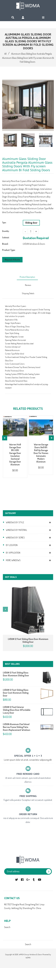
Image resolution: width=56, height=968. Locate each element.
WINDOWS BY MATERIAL (16, 530)
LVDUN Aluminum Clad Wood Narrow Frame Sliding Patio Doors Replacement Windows (16, 727)
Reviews (28, 285)
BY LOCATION (12, 545)
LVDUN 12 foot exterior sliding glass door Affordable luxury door (16, 710)
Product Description (27, 277)
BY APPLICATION (13, 552)
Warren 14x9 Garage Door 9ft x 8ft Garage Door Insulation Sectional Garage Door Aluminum (15, 454)
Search (7, 927)
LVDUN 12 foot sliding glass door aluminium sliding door (28, 640)
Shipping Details (28, 293)
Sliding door (31, 222)
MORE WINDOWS (13, 560)
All (5, 53)
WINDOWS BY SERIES (15, 537)
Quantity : (6, 231)
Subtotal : (6, 237)
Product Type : (9, 250)
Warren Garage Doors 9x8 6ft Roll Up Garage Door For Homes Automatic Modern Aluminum (41, 453)
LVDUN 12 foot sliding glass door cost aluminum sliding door (15, 692)
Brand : (5, 243)
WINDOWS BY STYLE (15, 522)
